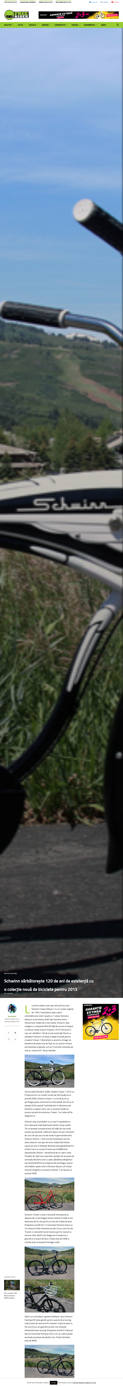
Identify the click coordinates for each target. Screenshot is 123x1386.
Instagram (105, 2)
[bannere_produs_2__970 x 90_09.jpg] (79, 14)
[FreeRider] (16, 14)
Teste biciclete (10, 2)
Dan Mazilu (12, 1016)
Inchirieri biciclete (63, 2)
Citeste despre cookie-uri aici (84, 1382)
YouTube (116, 2)
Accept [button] (53, 1382)
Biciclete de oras (10, 973)
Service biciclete (46, 2)
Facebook (94, 2)
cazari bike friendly (28, 2)
